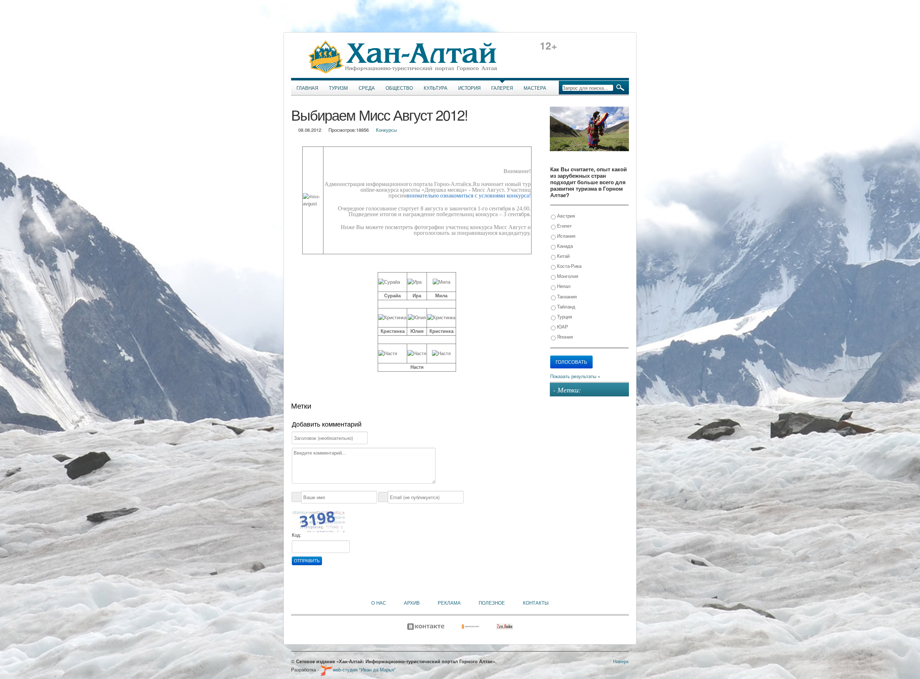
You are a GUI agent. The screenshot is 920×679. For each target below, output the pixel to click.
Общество (399, 88)
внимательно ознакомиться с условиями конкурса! (469, 195)
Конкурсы (386, 129)
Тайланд (565, 306)
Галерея (502, 88)
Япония (564, 336)
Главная (307, 88)
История (469, 88)
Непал (563, 286)
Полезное (492, 603)
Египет (564, 225)
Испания (565, 235)
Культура (435, 88)
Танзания (566, 296)
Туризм (338, 88)
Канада (564, 245)
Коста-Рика (568, 265)
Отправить (307, 560)
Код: (297, 535)
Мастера (535, 88)
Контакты (536, 603)
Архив (412, 603)
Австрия (565, 215)
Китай (563, 255)
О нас (378, 603)
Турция (564, 316)
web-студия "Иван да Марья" (364, 669)
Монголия (567, 276)
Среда (367, 88)
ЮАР (562, 326)
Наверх (621, 661)
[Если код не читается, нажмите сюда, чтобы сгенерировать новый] (318, 521)
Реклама (449, 603)
